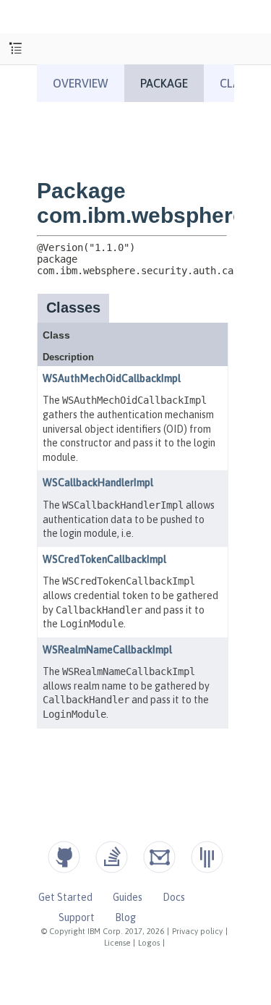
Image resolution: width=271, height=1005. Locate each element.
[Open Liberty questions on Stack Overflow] (111, 857)
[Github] (64, 857)
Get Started (65, 897)
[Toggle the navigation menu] (15, 48)
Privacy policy (197, 931)
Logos (149, 942)
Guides (127, 897)
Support (77, 917)
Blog (125, 917)
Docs (174, 897)
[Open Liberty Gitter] (207, 857)
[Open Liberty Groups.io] (159, 857)
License (117, 942)
